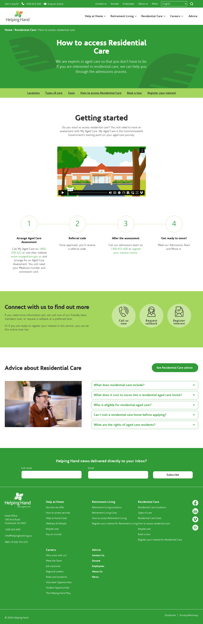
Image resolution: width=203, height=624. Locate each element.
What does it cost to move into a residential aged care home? (138, 395)
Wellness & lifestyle (56, 523)
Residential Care (25, 30)
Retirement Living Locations (106, 507)
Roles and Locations (56, 577)
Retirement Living (103, 502)
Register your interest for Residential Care (160, 539)
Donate (115, 3)
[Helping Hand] (18, 16)
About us (143, 3)
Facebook (195, 503)
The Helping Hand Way (58, 593)
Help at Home (55, 502)
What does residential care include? (119, 385)
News (155, 3)
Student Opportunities (57, 587)
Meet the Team (54, 560)
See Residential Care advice (175, 367)
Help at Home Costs (56, 518)
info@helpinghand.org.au (18, 535)
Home (8, 30)
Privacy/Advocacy (189, 615)
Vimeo (195, 519)
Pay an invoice (54, 534)
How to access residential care (154, 523)
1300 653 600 (33, 4)
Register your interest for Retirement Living (115, 523)
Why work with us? (56, 555)
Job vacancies (53, 566)
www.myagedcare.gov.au (26, 256)
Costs (71, 93)
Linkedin (195, 511)
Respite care (52, 529)
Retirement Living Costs (104, 512)
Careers (51, 550)
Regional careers (54, 571)
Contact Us (98, 555)
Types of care (53, 93)
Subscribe (173, 475)
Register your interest (161, 93)
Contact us (101, 3)
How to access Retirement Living (109, 518)
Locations (33, 93)
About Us (97, 571)
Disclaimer (170, 615)
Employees (128, 3)
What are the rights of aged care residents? (124, 425)
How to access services (58, 512)
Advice (193, 16)
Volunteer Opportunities (59, 582)
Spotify (195, 528)
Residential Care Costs (149, 518)
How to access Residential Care (100, 93)
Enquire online (55, 4)
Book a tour (134, 93)
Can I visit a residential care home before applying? (130, 415)
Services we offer (55, 507)
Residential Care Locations (152, 507)
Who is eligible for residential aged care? (122, 405)
